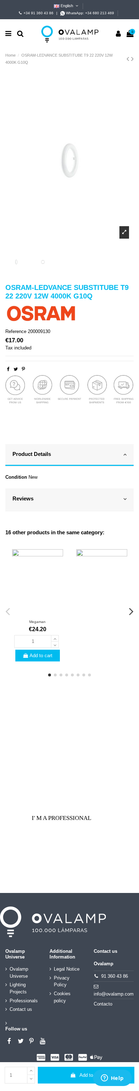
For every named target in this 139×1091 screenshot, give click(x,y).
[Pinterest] (23, 369)
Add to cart (90, 1075)
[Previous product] (129, 59)
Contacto (103, 1004)
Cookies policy (62, 997)
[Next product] (132, 59)
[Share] (8, 369)
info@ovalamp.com (114, 994)
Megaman (37, 622)
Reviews (23, 499)
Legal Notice (66, 969)
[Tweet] (16, 369)
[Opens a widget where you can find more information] (112, 1078)
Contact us (21, 1009)
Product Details (31, 454)
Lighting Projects (18, 988)
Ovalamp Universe (19, 972)
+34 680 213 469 (99, 13)
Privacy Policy (62, 981)
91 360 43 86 (114, 976)
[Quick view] (37, 613)
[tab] (69, 455)
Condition (16, 477)
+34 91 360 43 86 (38, 13)
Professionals (24, 1000)
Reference (15, 331)
